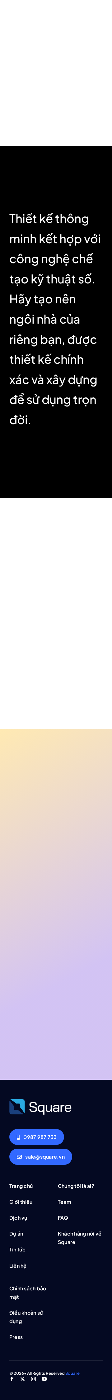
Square (72, 1373)
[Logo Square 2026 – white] (40, 1101)
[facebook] (11, 1379)
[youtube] (44, 1379)
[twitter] (22, 1379)
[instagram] (33, 1379)
